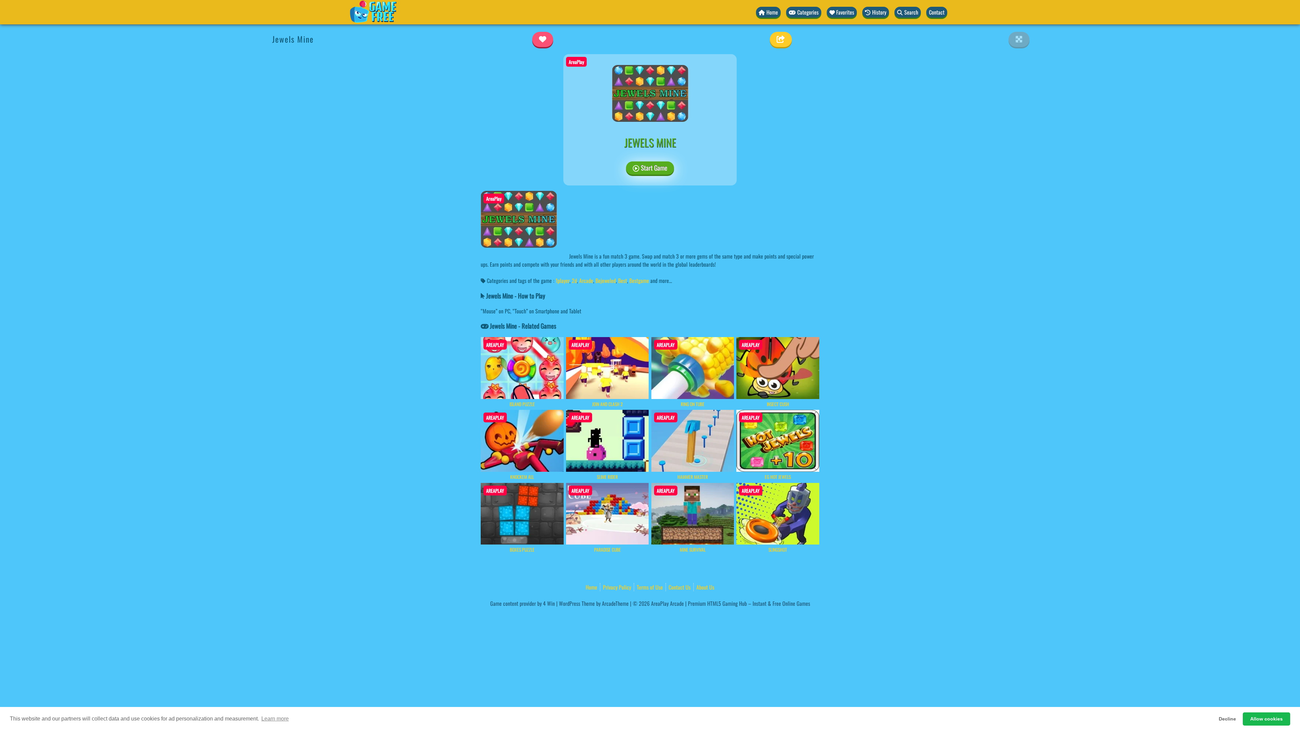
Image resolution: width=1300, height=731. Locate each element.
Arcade (586, 280)
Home (591, 587)
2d (574, 280)
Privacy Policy (617, 587)
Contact (937, 12)
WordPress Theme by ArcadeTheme (594, 603)
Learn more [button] (275, 719)
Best (622, 280)
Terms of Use (650, 587)
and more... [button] (661, 280)
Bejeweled (605, 280)
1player (562, 280)
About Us (705, 587)
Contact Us (680, 587)
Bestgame (639, 280)
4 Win (549, 603)
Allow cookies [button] (1266, 719)
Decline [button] (1227, 719)
